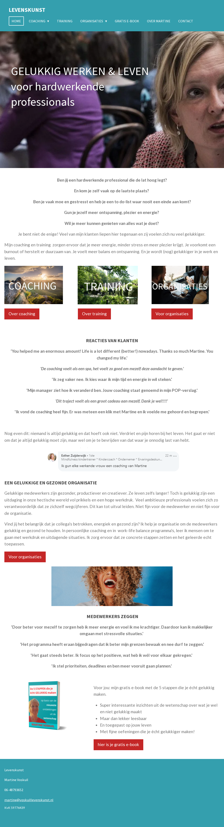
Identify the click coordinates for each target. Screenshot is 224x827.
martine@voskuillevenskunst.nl (28, 800)
